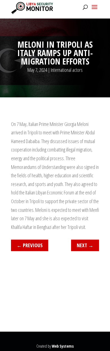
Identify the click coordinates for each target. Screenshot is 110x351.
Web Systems (63, 346)
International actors (67, 69)
